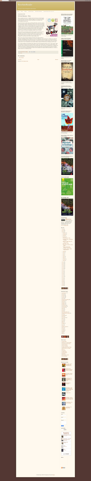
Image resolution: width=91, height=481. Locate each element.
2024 (63, 231)
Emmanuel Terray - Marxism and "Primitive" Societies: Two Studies (69, 369)
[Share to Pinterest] (34, 51)
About (22, 11)
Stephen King (65, 446)
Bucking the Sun (65, 442)
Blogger (54, 474)
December (64, 232)
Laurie (64, 445)
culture (63, 309)
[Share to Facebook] (33, 51)
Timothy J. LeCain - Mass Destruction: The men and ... (67, 247)
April (64, 256)
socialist (63, 295)
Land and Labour (30, 11)
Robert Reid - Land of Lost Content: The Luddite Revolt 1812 (69, 364)
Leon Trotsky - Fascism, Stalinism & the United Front (69, 374)
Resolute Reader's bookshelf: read (66, 433)
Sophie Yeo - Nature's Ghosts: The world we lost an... (67, 242)
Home (18, 11)
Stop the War (64, 350)
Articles (25, 11)
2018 (63, 268)
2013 (63, 274)
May (63, 255)
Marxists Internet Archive (65, 354)
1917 (62, 324)
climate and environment (65, 299)
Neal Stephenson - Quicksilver (68, 383)
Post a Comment (21, 57)
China (63, 325)
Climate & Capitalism (65, 345)
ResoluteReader (25, 4)
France (63, 316)
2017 (63, 269)
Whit (64, 449)
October (64, 235)
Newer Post (19, 59)
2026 (63, 229)
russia (63, 310)
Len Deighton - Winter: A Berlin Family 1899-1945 (67, 249)
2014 (63, 273)
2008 (63, 281)
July (63, 252)
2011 (63, 277)
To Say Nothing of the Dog (67, 435)
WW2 (63, 308)
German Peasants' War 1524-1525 (49, 11)
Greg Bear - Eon (68, 392)
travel (63, 314)
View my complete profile (64, 225)
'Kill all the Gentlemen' (38, 11)
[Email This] (31, 51)
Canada (63, 328)
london (63, 319)
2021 (63, 264)
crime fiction (63, 307)
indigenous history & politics (66, 313)
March (64, 257)
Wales (63, 333)
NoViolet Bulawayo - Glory (66, 237)
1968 (62, 332)
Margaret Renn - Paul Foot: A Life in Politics (68, 245)
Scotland (63, 323)
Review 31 (63, 349)
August (64, 251)
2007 (63, 282)
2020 (63, 265)
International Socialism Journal (66, 343)
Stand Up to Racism (64, 344)
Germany (63, 304)
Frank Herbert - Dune (66, 243)
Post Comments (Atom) (25, 61)
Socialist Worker (64, 341)
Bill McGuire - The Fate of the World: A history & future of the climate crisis (69, 398)
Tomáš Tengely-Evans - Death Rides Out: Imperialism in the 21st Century (69, 379)
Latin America (64, 317)
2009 (63, 280)
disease (63, 327)
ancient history (64, 305)
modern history (64, 292)
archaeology (63, 315)
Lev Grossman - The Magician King (68, 407)
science (63, 301)
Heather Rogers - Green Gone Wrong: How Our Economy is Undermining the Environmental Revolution (69, 389)
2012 (63, 276)
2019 (63, 267)
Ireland (63, 331)
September (64, 236)
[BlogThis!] (32, 51)
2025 (63, 230)
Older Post (56, 59)
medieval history (64, 306)
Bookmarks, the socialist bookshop (66, 342)
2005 (63, 285)
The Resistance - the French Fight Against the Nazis (67, 439)
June (63, 253)
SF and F (63, 296)
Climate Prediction (64, 352)
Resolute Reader (69, 219)
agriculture (63, 300)
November (64, 234)
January (64, 260)
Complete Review (64, 351)
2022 (63, 263)
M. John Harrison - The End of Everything (69, 403)
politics (63, 293)
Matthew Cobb (65, 440)
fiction (63, 298)
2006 (63, 283)
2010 (63, 278)
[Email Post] (29, 51)
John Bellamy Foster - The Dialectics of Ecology (68, 239)
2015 (63, 272)
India (62, 322)
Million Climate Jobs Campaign (66, 348)
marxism (63, 297)
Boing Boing (63, 353)
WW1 (63, 318)
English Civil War (64, 326)
